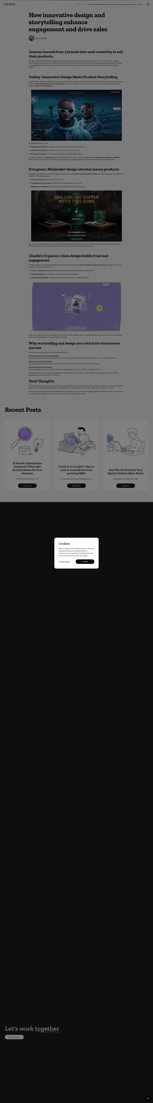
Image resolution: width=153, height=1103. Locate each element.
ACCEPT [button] (85, 562)
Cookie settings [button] (64, 562)
